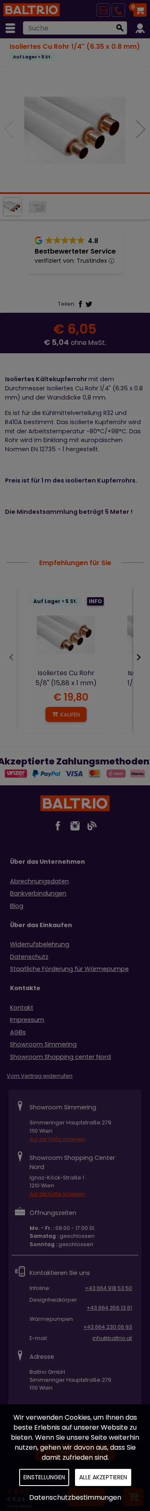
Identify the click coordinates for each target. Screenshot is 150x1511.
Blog (16, 906)
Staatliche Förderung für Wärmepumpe (69, 969)
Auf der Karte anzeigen (57, 1139)
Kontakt (21, 1007)
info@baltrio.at (112, 1338)
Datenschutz (29, 957)
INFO (95, 601)
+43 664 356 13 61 (109, 1307)
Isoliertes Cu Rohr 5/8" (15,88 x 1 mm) (66, 678)
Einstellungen (44, 1477)
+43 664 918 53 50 (108, 1288)
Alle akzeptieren (103, 1477)
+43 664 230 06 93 (107, 1326)
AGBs (18, 1032)
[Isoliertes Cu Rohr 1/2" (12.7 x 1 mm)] (75, 130)
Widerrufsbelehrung (39, 944)
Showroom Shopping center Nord (60, 1057)
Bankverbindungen (38, 893)
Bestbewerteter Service (75, 251)
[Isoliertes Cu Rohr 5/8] (66, 635)
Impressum (27, 1020)
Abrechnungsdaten (39, 881)
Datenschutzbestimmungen (75, 1497)
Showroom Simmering (43, 1044)
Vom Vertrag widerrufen (39, 1075)
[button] (140, 129)
